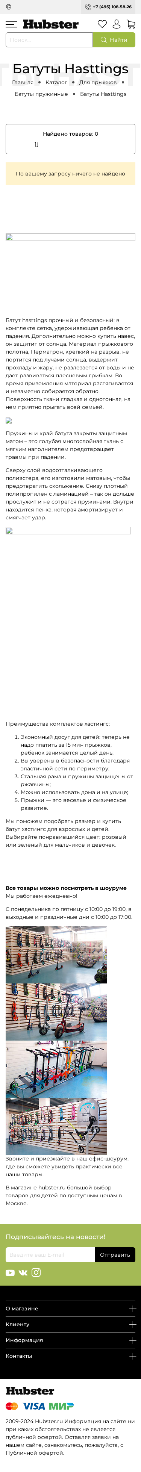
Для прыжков (98, 82)
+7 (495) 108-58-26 (112, 6)
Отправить (115, 1254)
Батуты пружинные (41, 94)
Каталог (56, 82)
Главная (22, 82)
